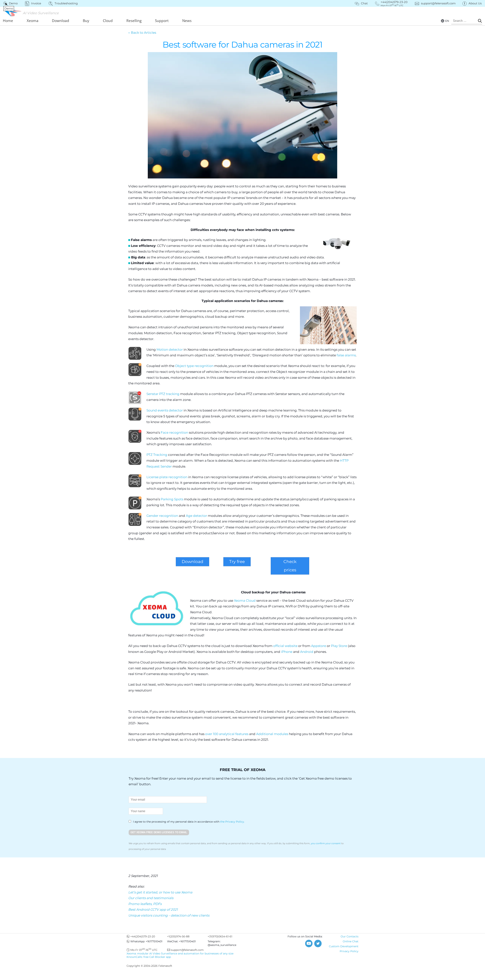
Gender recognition (162, 516)
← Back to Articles (142, 32)
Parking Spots (172, 499)
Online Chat (350, 941)
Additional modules (272, 734)
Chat (364, 3)
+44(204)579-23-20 (142, 936)
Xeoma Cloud (245, 600)
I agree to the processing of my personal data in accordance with (188, 821)
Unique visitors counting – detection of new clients (168, 915)
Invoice (36, 3)
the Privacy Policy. (232, 821)
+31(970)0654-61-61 (220, 936)
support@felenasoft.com (438, 3)
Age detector (196, 516)
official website (285, 646)
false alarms (346, 355)
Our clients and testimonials (150, 898)
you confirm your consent (326, 843)
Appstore (318, 646)
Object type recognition (194, 366)
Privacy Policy (349, 951)
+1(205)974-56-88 (178, 936)
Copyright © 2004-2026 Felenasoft (149, 966)
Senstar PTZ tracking (162, 394)
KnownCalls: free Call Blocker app (149, 957)
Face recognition (174, 432)
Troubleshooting (66, 3)
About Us (475, 3)
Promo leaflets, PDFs (145, 904)
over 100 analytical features (227, 734)
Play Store (339, 646)
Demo (11, 3)
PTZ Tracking (156, 455)
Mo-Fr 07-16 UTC (143, 950)
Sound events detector (164, 410)
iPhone (287, 652)
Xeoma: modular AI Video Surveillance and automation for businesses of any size (180, 953)
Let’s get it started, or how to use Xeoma (160, 892)
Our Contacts (349, 936)
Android (306, 652)
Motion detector (169, 349)
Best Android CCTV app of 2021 (153, 909)
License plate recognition (166, 477)
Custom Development (343, 946)
